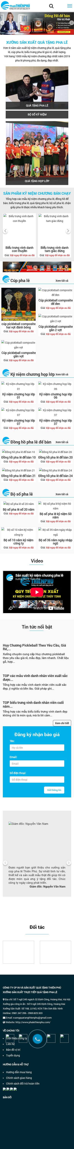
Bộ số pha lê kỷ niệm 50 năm (56, 515)
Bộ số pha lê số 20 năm (18, 509)
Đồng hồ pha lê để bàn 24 (55, 476)
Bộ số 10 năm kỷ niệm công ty (18, 541)
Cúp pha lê (20, 280)
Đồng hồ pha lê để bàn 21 (18, 476)
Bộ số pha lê (21, 494)
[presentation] (2, 22)
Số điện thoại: (18, 773)
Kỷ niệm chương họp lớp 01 (18, 396)
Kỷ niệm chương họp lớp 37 (55, 422)
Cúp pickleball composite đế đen (56, 302)
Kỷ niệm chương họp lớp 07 (18, 422)
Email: (13, 757)
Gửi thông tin (54, 790)
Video (37, 561)
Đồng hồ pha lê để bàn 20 (55, 457)
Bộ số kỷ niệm (37, 114)
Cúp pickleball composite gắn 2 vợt (56, 328)
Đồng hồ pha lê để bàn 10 (18, 457)
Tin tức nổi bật (37, 627)
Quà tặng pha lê (37, 105)
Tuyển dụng (13, 1055)
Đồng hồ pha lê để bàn (30, 442)
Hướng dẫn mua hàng (19, 1072)
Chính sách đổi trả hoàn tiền (22, 1083)
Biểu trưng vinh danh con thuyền (19, 249)
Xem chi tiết (62, 723)
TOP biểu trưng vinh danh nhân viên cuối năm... (33, 704)
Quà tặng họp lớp (37, 181)
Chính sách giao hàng (19, 1078)
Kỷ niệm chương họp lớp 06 (55, 396)
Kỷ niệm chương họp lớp (32, 374)
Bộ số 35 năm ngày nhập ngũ (55, 541)
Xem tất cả (62, 280)
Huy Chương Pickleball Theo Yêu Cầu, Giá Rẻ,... (34, 647)
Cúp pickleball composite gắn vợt (19, 354)
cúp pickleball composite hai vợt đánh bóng (18, 325)
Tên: (12, 741)
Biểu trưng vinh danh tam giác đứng (54, 249)
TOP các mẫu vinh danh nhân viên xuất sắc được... (35, 677)
